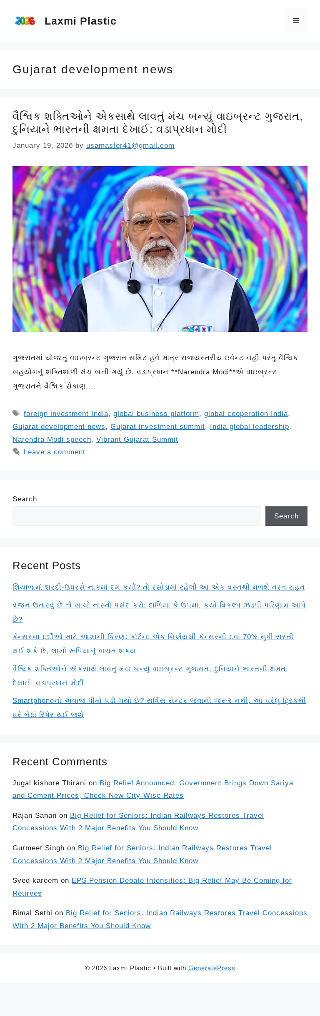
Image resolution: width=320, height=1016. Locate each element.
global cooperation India (246, 414)
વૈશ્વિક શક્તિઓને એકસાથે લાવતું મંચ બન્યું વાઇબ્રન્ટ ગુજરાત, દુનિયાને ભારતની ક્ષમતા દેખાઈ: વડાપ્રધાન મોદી (157, 122)
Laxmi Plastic (81, 21)
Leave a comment (54, 452)
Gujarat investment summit (157, 427)
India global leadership (249, 427)
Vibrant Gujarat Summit (137, 439)
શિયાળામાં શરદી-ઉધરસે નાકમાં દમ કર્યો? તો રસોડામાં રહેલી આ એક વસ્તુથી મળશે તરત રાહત (158, 587)
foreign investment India (66, 414)
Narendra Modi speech (51, 439)
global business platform (156, 414)
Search (24, 499)
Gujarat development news (58, 427)
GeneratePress (211, 967)
